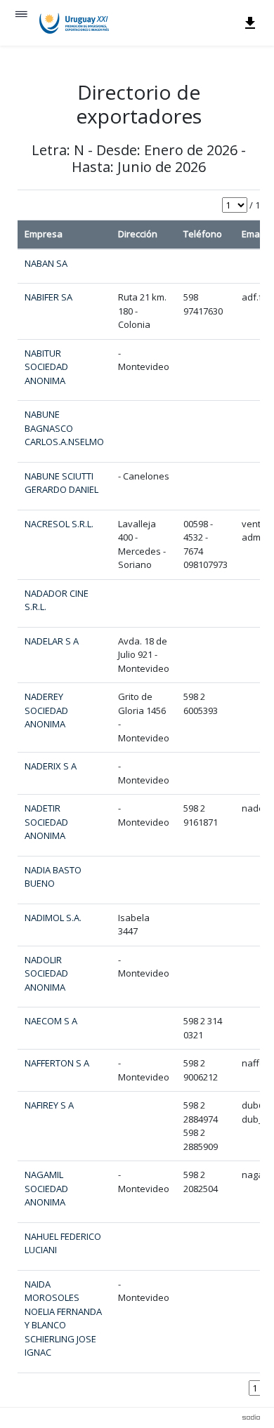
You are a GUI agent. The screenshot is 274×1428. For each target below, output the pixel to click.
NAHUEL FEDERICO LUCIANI (63, 1243)
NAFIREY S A (49, 1105)
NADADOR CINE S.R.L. (57, 600)
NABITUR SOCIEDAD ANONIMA (46, 367)
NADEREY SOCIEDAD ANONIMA (46, 710)
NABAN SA (46, 263)
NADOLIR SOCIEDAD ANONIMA (46, 973)
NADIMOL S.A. (53, 917)
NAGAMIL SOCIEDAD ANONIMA (46, 1188)
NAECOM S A (51, 1020)
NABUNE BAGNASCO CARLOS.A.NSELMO (64, 428)
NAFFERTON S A (57, 1063)
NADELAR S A (52, 641)
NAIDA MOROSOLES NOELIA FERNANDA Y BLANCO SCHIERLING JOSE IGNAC (63, 1318)
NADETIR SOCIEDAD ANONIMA (46, 822)
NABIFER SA (48, 297)
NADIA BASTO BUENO (53, 877)
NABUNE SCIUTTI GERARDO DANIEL (61, 483)
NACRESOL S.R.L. (59, 523)
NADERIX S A (51, 766)
